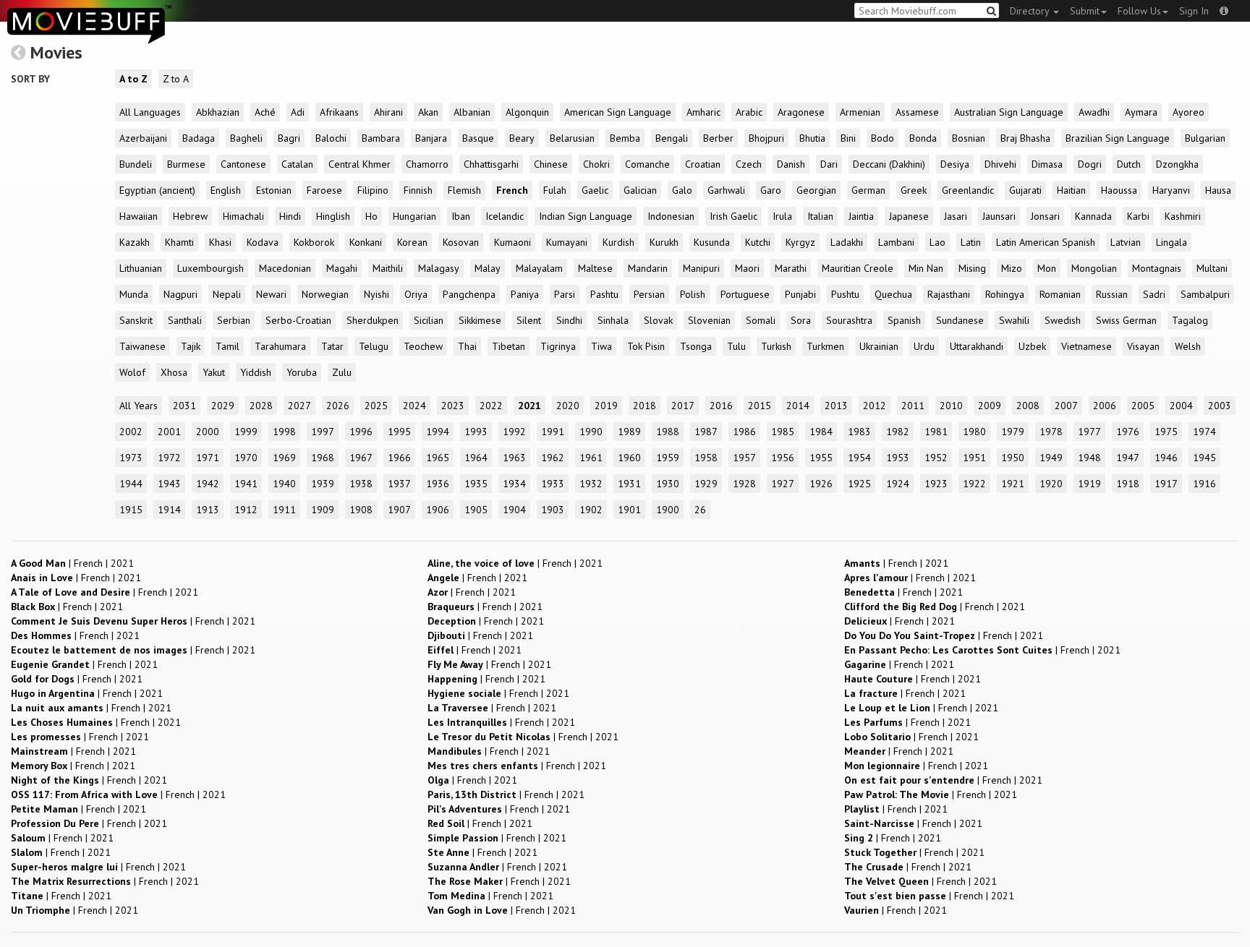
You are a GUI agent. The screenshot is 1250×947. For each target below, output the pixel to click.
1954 (859, 457)
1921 (1012, 483)
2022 (491, 405)
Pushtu (845, 294)
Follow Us (1139, 10)
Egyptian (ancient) (157, 190)
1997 (322, 431)
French (512, 190)
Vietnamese (1086, 346)
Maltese (595, 268)
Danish (791, 164)
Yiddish (255, 372)
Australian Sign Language (1008, 112)
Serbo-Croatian (298, 320)
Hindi (290, 216)
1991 (552, 431)
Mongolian (1094, 268)
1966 (399, 457)
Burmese (186, 164)
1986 (744, 431)
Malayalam (539, 268)
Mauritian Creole (857, 268)
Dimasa (1047, 164)
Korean (412, 242)
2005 (1143, 405)
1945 (1204, 457)
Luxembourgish (210, 268)
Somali (760, 320)
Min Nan (926, 268)
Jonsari (1045, 216)
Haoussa (1119, 190)
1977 (1089, 431)
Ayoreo (1188, 112)
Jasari (955, 216)
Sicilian (428, 320)
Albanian (472, 112)
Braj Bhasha (1025, 138)
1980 (974, 431)
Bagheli (246, 138)
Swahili (1014, 320)
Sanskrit (136, 320)
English (226, 190)
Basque (478, 138)
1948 (1089, 457)
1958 (706, 457)
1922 (974, 483)
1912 (246, 509)
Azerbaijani (143, 138)
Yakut (214, 372)
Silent (528, 320)
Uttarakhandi (976, 346)
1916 (1204, 483)
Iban (460, 216)
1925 (859, 483)
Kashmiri (1183, 216)
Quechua (893, 294)
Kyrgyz (800, 242)
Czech (749, 164)
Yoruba (301, 372)
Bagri (289, 138)
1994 (437, 431)
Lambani (896, 242)
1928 (744, 483)
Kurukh (664, 242)
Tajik (190, 346)
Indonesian (670, 216)
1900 (667, 509)
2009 (989, 405)
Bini (848, 138)
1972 (169, 457)
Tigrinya (558, 346)
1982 (897, 431)
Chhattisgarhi (491, 164)
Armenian (860, 112)
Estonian (274, 190)
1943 (169, 483)
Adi (298, 112)
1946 (1166, 457)
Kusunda (712, 242)
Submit (1085, 10)
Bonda (923, 138)
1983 (859, 431)
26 (700, 509)
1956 (782, 457)
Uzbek (1032, 346)
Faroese (324, 190)
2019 (606, 405)
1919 (1089, 483)
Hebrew (190, 216)
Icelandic (504, 216)
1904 (514, 509)
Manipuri (701, 268)
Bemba (625, 138)
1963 (514, 457)
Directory (1031, 10)
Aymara (1141, 112)
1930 (667, 483)
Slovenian (709, 320)
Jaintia (861, 216)
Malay (488, 268)
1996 (361, 431)
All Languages (150, 112)
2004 (1181, 405)
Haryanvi (1171, 190)
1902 (591, 509)
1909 (322, 509)
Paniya (525, 294)
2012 (874, 405)
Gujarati (1025, 190)
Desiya (954, 164)
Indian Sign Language (585, 216)
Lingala (1171, 242)
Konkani (365, 242)
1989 (629, 431)
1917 (1166, 483)
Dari (829, 164)
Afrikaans (339, 112)
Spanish (904, 320)
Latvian (1125, 242)
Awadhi (1094, 112)
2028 (261, 405)
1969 (284, 457)
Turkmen (825, 346)
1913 (207, 509)
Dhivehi (1000, 164)
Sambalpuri (1205, 294)
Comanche (647, 164)
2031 (184, 405)
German (868, 190)
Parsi (564, 294)
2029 (222, 405)
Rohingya (1004, 294)
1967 (361, 457)
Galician (640, 190)
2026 (337, 405)
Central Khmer (359, 164)
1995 (399, 431)
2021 (529, 405)
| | (72, 563)
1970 (246, 457)
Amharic (703, 112)
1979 (1012, 431)
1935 (476, 483)
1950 (1012, 457)
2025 (376, 405)
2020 (567, 405)
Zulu (342, 372)
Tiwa (601, 346)
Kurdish (618, 242)
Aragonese (801, 112)
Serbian (233, 320)
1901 (629, 509)
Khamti (179, 242)
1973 (131, 457)
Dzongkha (1177, 164)
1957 (744, 457)
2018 (644, 405)
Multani (1212, 268)
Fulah (554, 190)
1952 (936, 457)
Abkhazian (217, 112)
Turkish (776, 346)
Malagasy (438, 268)
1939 (322, 483)
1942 (207, 483)
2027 (299, 405)
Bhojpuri (766, 138)
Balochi (330, 138)
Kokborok (314, 242)
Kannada (1093, 216)
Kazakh (134, 242)
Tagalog (1190, 320)
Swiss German (1126, 320)
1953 (897, 457)
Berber (718, 138)
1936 (437, 483)
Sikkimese (480, 320)
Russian (1112, 294)
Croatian (702, 164)
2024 (414, 405)
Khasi (220, 242)
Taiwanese (142, 346)
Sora (801, 320)
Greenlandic (968, 190)
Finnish (418, 190)
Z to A (176, 78)
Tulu (736, 346)
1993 (476, 431)
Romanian (1060, 294)
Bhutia (812, 138)
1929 (706, 483)
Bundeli (135, 164)
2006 (1104, 405)
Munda (133, 294)
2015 (759, 405)
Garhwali (726, 190)
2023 (452, 405)
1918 (1127, 483)
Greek (914, 190)
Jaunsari (999, 216)
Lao (937, 242)
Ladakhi (846, 242)
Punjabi (800, 294)
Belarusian (572, 138)
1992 (514, 431)
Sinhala (613, 320)
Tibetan (508, 346)
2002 (131, 431)
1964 (476, 457)
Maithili (388, 268)
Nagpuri (180, 294)
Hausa (1218, 190)
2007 (1066, 405)
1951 (974, 457)
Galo (682, 190)
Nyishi (376, 294)
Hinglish (333, 216)
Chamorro (427, 164)
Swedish (1063, 320)
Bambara (381, 138)
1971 (207, 457)
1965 (437, 457)
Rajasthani (948, 294)
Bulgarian (1205, 138)
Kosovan (461, 242)
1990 (591, 431)
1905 (476, 509)
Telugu (373, 346)
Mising (972, 268)
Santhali (185, 320)
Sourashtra (849, 320)
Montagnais (1156, 268)
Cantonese (243, 164)
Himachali (243, 216)
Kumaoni (512, 242)
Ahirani (388, 112)
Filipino (372, 190)
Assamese (917, 112)
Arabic (749, 112)
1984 (821, 431)
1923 (936, 483)
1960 (629, 457)
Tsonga (696, 346)
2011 (912, 405)
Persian (649, 294)
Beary (522, 138)
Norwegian (325, 294)
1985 (782, 431)
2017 (682, 405)
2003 (1219, 405)
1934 (514, 483)
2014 (797, 405)
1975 (1166, 431)
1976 (1127, 431)
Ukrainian (878, 346)
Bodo (882, 138)
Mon (1046, 268)
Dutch (1129, 164)
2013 (836, 405)
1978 (1051, 431)
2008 (1027, 405)
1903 (552, 509)
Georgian (816, 190)
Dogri (1090, 164)
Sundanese (960, 320)
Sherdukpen (372, 320)
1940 (284, 483)
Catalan (297, 164)
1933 (552, 483)
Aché (265, 112)
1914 (169, 509)
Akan (428, 112)
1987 (706, 431)
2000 (207, 431)
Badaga (198, 138)
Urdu (924, 346)
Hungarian (414, 216)
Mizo (1011, 268)
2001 (169, 431)
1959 (667, 457)
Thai (467, 346)
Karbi (1138, 216)
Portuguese (745, 294)
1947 (1127, 457)
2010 (951, 405)
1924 (897, 483)
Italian (820, 216)
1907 (399, 509)
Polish (692, 294)
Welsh (1188, 346)
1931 (629, 483)
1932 (591, 483)
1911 (284, 509)
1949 (1051, 457)
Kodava (263, 242)
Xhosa (174, 372)
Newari (271, 294)
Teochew (423, 346)
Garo (770, 190)
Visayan (1143, 346)
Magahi (341, 268)
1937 (399, 483)
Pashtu (604, 294)
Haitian (1071, 190)
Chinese (551, 164)
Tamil (227, 346)
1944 (131, 483)
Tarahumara (280, 346)
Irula (782, 216)
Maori (747, 268)
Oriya (416, 294)
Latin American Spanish (1045, 242)
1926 (821, 483)
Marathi (791, 268)
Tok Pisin (646, 346)
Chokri (596, 164)
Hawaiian (138, 216)
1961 (591, 457)
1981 (936, 431)
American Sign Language (617, 112)
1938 (361, 483)
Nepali (227, 294)
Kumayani (566, 242)
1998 (284, 431)
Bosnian (968, 138)
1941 (246, 483)
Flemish (464, 190)
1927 (782, 483)
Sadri (1154, 294)
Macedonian (285, 268)
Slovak (658, 320)
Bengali (671, 138)
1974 (1204, 431)
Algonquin (527, 112)
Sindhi (569, 320)
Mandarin (648, 268)
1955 (821, 457)
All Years (138, 405)
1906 (437, 509)
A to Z (133, 78)
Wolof (132, 372)
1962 (552, 457)
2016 (721, 405)
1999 (246, 431)
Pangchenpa (469, 294)
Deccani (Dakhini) (889, 164)
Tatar (332, 346)
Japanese (909, 216)
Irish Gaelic (733, 216)
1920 (1051, 483)
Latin (971, 242)
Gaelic (595, 190)
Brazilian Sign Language (1118, 138)
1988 (667, 431)
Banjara (431, 138)
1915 (131, 509)
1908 (361, 509)
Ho (371, 216)
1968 (322, 457)
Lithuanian (140, 268)
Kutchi (757, 242)
